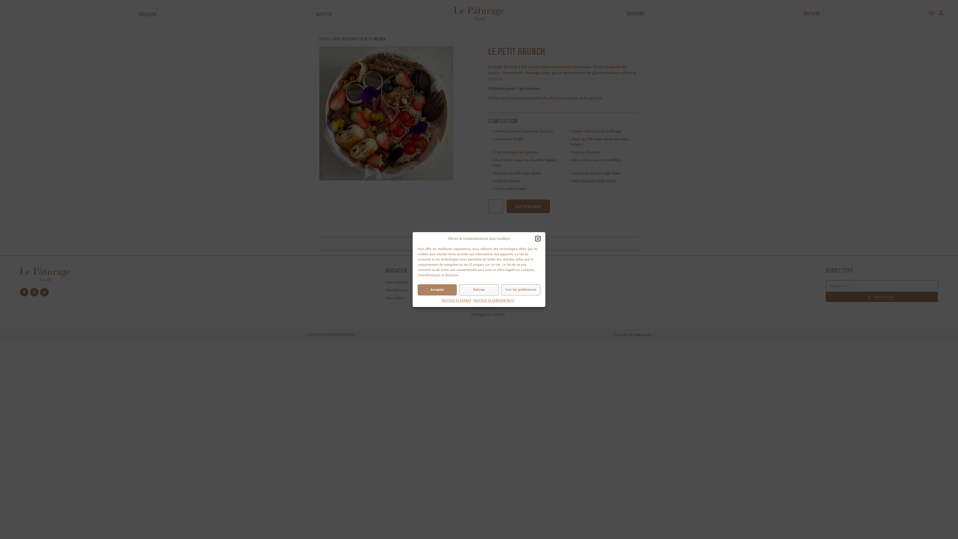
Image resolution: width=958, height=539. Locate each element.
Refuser (479, 289)
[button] (537, 238)
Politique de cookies (456, 300)
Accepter (437, 289)
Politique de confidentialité (494, 300)
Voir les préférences (520, 289)
